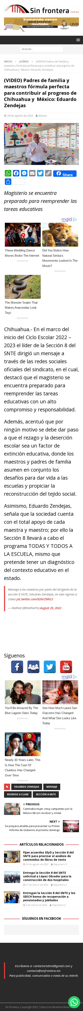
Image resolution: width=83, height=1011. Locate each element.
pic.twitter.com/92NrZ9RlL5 (35, 599)
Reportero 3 (60, 864)
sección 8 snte (46, 794)
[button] (74, 1002)
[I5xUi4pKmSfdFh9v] (41, 29)
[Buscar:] (41, 49)
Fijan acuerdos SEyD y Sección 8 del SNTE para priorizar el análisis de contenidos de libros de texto (48, 855)
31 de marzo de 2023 (37, 884)
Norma (42, 115)
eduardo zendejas (26, 786)
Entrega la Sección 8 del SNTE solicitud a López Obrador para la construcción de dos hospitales (47, 876)
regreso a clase (18, 794)
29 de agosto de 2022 (20, 115)
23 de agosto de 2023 (37, 864)
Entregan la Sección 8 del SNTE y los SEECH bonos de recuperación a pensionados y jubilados (49, 896)
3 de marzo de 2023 (36, 904)
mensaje (51, 786)
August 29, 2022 (50, 608)
